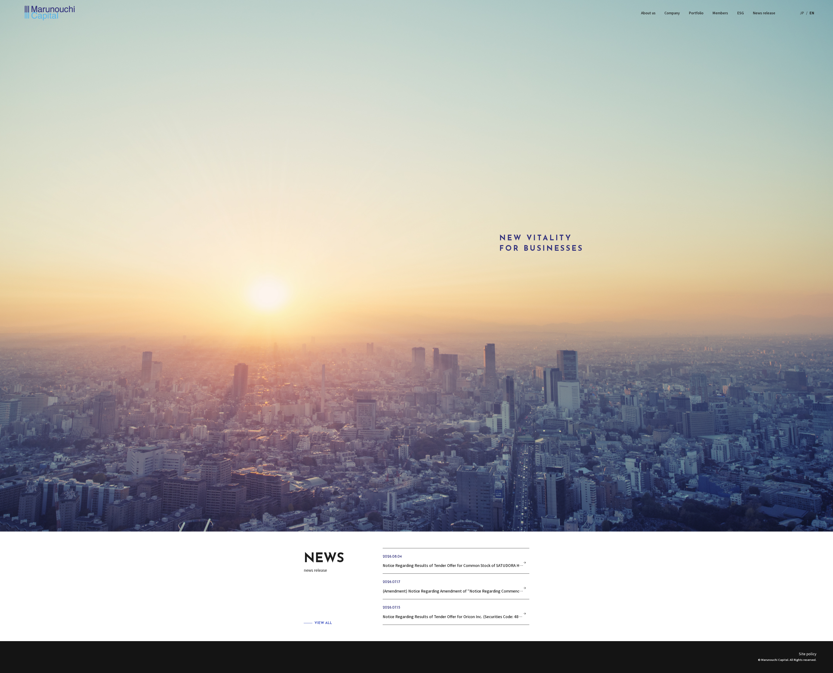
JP (802, 12)
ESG (740, 12)
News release (764, 12)
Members (720, 12)
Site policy (807, 653)
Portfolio (696, 12)
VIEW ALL (323, 623)
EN (812, 12)
